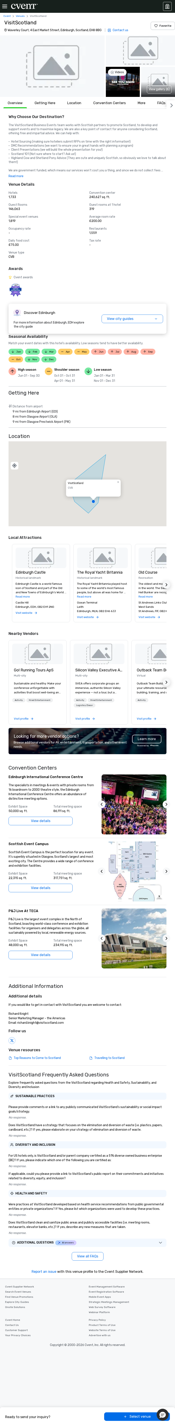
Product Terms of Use (102, 1325)
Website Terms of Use (102, 1330)
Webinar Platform (99, 1312)
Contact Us (12, 1325)
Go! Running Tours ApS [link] (34, 670)
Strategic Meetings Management (109, 1302)
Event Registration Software (106, 1291)
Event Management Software (107, 1286)
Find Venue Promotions (19, 1296)
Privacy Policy (97, 1319)
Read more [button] (16, 176)
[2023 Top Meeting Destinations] (15, 290)
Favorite (165, 25)
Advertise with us (100, 1335)
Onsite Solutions (15, 1307)
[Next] (170, 104)
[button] (52, 66)
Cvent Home (12, 1319)
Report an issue (44, 1272)
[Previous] (101, 804)
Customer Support (16, 1330)
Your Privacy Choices (18, 1335)
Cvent (7, 16)
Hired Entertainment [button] (39, 700)
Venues (20, 16)
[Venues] (167, 6)
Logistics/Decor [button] (84, 705)
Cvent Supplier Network (19, 1286)
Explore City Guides (17, 1302)
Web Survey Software (102, 1307)
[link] (37, 654)
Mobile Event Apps (100, 1296)
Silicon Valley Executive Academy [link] (99, 670)
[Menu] (4, 6)
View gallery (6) (159, 89)
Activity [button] (19, 700)
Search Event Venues (18, 1291)
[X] (12, 1040)
